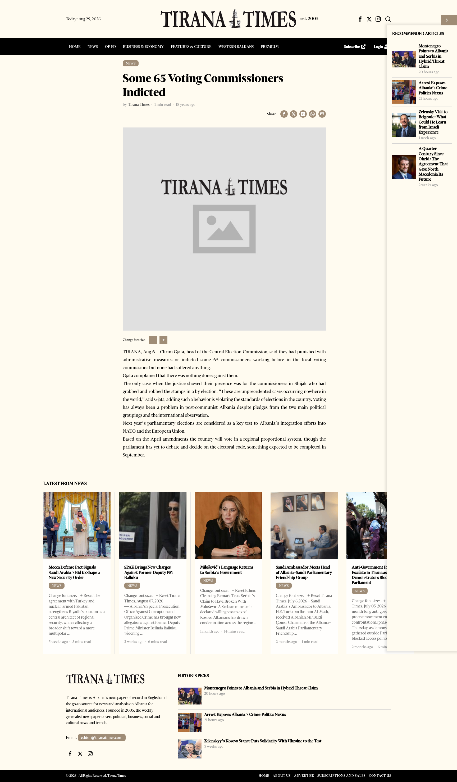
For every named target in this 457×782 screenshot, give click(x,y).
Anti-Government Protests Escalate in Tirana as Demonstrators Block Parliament (375, 575)
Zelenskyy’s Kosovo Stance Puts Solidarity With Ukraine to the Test (263, 740)
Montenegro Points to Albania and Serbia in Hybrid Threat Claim (433, 56)
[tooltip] (360, 19)
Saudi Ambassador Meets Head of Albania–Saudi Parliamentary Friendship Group (304, 572)
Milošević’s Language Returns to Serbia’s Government (226, 570)
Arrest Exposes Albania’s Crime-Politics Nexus (434, 87)
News (130, 63)
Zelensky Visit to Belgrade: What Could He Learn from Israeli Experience (433, 122)
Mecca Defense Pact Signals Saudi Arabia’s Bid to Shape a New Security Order (74, 572)
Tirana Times (139, 104)
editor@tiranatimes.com (101, 737)
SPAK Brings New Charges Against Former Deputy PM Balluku (148, 572)
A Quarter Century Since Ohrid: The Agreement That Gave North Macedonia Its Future (433, 164)
